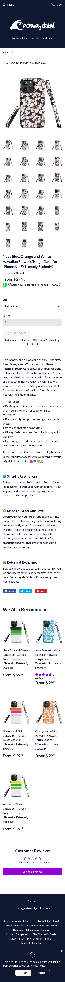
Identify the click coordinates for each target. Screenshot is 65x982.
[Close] (62, 951)
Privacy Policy (34, 938)
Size (5, 299)
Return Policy (17, 938)
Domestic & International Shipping (31, 929)
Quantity (8, 315)
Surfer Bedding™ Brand (47, 921)
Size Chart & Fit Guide (44, 934)
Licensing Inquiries (13, 925)
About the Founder (31, 943)
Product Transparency (18, 934)
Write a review (32, 871)
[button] (43, 674)
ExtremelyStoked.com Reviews (42, 925)
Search (48, 938)
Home (6, 52)
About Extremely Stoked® (17, 921)
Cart (59, 4)
